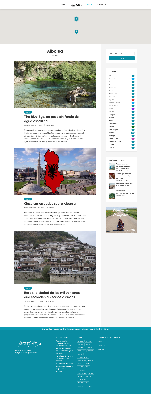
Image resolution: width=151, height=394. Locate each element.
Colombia (81, 347)
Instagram (101, 341)
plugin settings (103, 329)
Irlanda (80, 367)
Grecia (80, 363)
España (80, 354)
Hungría (87, 363)
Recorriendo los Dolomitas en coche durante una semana (123, 166)
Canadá (88, 344)
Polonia (80, 376)
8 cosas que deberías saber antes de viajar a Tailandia (124, 176)
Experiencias (101, 4)
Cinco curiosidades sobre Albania (50, 203)
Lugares (89, 4)
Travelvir (40, 125)
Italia (87, 367)
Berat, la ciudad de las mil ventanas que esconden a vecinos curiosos (52, 295)
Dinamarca (81, 351)
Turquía (89, 386)
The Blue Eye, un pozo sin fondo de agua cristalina (51, 119)
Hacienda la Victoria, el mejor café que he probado (64, 369)
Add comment (50, 125)
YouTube (101, 350)
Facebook (101, 345)
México (91, 373)
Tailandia (81, 386)
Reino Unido (82, 379)
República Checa (83, 383)
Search (121, 58)
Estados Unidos (83, 357)
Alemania (88, 341)
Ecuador (90, 351)
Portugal (89, 376)
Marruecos (81, 370)
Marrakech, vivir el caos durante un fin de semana (124, 186)
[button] (76, 32)
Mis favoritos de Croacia (125, 193)
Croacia (89, 347)
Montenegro (82, 373)
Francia (90, 360)
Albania (28, 112)
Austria (80, 344)
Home (63, 4)
